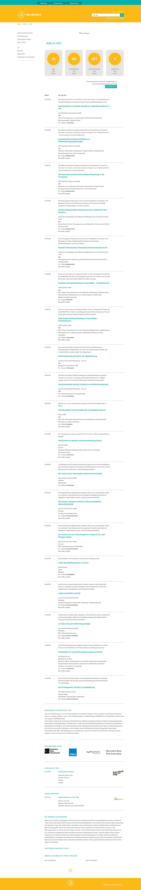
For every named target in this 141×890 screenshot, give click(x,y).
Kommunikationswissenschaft (74, 292)
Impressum (107, 885)
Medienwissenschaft (63, 297)
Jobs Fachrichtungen (24, 33)
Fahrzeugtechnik (71, 696)
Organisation (73, 297)
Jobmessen (94, 830)
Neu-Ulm (20, 51)
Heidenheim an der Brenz (26, 57)
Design (64, 292)
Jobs (19, 24)
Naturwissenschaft (100, 224)
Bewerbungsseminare (50, 830)
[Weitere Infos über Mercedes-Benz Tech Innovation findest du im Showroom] (113, 752)
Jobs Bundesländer (24, 39)
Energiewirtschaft (87, 151)
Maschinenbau (93, 663)
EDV (77, 365)
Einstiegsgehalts (54, 827)
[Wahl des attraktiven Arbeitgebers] (84, 33)
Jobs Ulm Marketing (50, 860)
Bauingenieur (61, 186)
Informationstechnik (100, 419)
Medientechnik (97, 295)
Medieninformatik (63, 295)
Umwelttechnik (77, 666)
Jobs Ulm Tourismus (91, 860)
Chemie (60, 118)
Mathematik (68, 450)
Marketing (86, 292)
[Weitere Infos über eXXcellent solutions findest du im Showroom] (93, 752)
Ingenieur (60, 422)
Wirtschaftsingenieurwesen (65, 153)
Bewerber (44, 3)
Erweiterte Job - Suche (114, 18)
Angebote (95, 840)
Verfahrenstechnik (63, 226)
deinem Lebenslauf (86, 827)
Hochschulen (74, 3)
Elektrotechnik (80, 118)
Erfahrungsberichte (50, 837)
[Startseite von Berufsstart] (29, 14)
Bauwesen (72, 365)
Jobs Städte (21, 42)
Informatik (61, 450)
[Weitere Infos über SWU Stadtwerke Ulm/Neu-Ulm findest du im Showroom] (72, 752)
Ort (18, 47)
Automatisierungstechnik (65, 602)
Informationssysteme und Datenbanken (83, 419)
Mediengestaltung (103, 292)
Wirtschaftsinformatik (64, 452)
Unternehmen (58, 3)
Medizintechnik (90, 224)
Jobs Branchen (22, 36)
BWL (59, 292)
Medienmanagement (87, 295)
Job (77, 820)
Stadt (25, 24)
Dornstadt (21, 54)
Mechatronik (88, 118)
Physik (107, 224)
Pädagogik (61, 572)
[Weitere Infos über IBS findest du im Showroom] (52, 751)
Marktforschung (93, 292)
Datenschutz (117, 885)
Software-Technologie (73, 422)
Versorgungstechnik (98, 151)
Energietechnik (77, 151)
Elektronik (61, 151)
